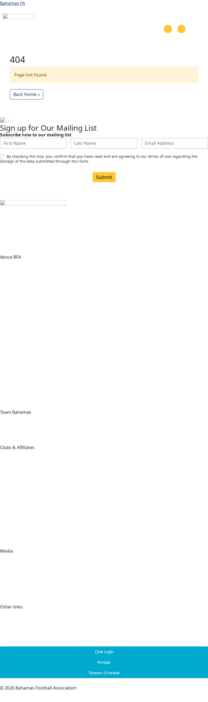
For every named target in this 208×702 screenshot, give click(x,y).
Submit (104, 177)
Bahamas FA (12, 3)
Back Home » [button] (26, 94)
